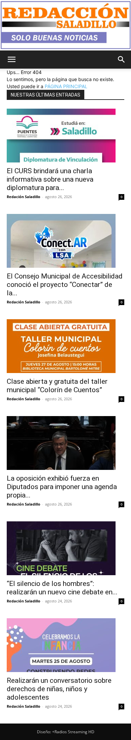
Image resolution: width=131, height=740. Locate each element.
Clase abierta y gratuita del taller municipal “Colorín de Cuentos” (57, 385)
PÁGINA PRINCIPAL (66, 86)
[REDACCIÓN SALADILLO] (65, 25)
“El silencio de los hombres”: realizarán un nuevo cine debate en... (62, 588)
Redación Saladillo (23, 196)
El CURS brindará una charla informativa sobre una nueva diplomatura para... (50, 179)
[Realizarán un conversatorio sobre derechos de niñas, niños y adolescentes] (65, 645)
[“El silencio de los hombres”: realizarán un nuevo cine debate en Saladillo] (65, 548)
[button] (11, 59)
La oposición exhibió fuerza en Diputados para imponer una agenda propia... (62, 486)
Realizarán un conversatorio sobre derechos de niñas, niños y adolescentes (59, 688)
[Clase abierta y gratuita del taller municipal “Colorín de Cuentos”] (65, 346)
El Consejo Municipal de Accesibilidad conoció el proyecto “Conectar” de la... (65, 284)
